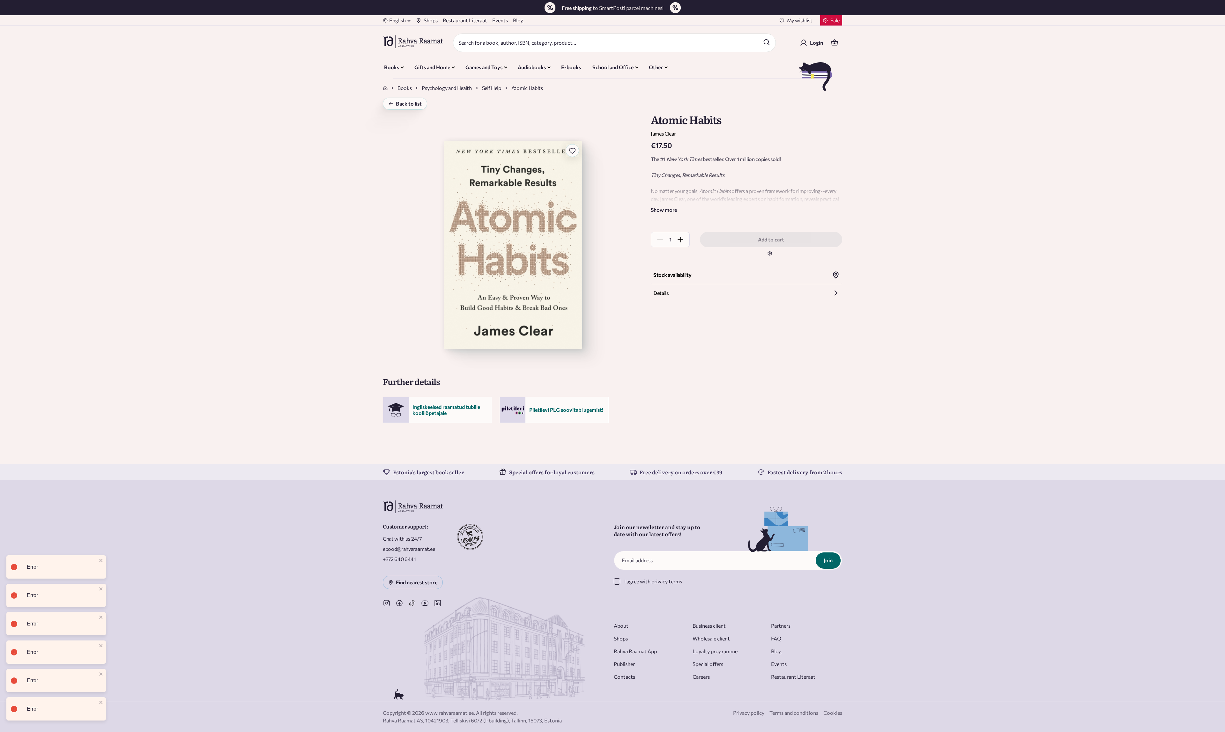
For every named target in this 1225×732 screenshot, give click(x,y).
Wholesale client (711, 638)
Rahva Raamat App (635, 651)
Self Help (491, 88)
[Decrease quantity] (660, 239)
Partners (781, 626)
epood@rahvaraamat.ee (409, 549)
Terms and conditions (793, 713)
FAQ (776, 638)
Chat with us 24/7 (402, 539)
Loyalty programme (715, 651)
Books (404, 88)
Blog (518, 20)
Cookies (832, 713)
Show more (664, 210)
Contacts (624, 677)
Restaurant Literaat (465, 20)
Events (500, 20)
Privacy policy (748, 713)
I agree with (653, 581)
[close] (101, 561)
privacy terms (666, 581)
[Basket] (834, 42)
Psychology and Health (446, 88)
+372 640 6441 (399, 559)
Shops (431, 20)
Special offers (708, 664)
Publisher (624, 664)
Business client (709, 626)
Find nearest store (416, 582)
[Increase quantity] (680, 239)
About (621, 626)
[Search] (766, 42)
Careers (701, 677)
